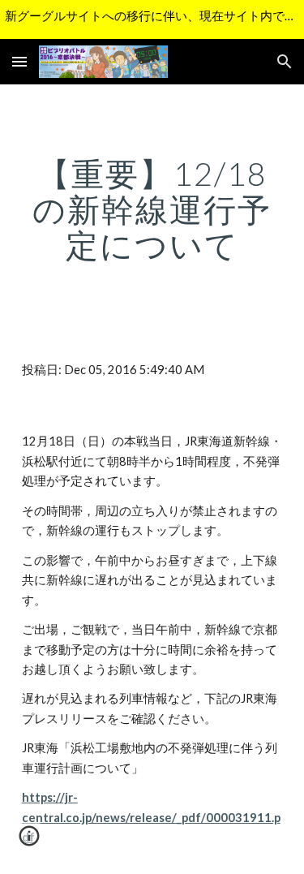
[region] (152, 19)
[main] (152, 209)
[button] (19, 61)
